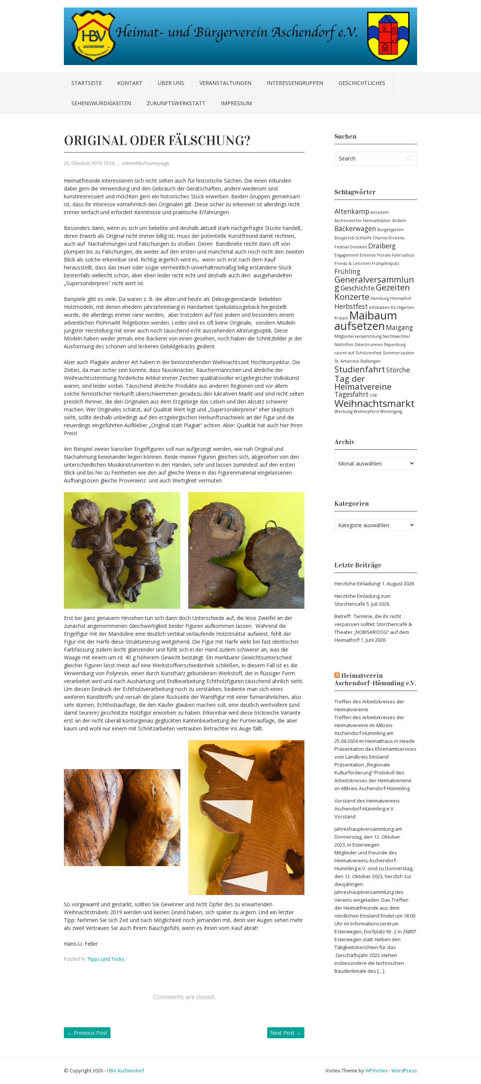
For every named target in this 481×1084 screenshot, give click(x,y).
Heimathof (400, 298)
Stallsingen (370, 361)
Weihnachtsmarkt (374, 403)
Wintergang (391, 411)
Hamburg (380, 298)
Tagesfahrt (351, 394)
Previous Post (87, 1032)
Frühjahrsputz (385, 263)
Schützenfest (368, 352)
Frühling (347, 271)
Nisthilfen (343, 344)
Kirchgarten (402, 307)
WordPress (404, 1070)
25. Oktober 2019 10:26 (89, 163)
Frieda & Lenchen (352, 263)
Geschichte (357, 287)
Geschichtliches (362, 82)
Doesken (358, 246)
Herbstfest (351, 306)
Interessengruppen (295, 82)
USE (373, 395)
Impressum (236, 103)
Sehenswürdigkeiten (101, 103)
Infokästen (379, 307)
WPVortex (376, 1070)
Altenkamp (351, 211)
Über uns (171, 82)
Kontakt (129, 82)
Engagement (346, 255)
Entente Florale (375, 255)
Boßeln (399, 220)
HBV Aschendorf (125, 1070)
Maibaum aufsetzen (365, 320)
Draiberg (382, 245)
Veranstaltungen (225, 82)
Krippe (341, 318)
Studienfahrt (359, 369)
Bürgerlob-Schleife (353, 237)
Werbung (343, 411)
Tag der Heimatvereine (363, 382)
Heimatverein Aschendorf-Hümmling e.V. (375, 679)
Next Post (285, 1032)
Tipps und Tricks (106, 958)
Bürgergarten (390, 229)
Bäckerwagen (355, 228)
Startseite (86, 82)
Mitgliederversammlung (357, 336)
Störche (398, 369)
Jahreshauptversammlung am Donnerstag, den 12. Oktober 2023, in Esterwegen (368, 836)
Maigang (399, 327)
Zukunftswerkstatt (176, 103)
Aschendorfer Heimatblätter (362, 220)
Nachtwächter (396, 336)
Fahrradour (403, 255)
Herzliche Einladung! (357, 583)
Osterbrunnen (368, 344)
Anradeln (380, 212)
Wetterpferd (366, 411)
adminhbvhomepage (145, 163)
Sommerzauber (398, 352)
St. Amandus (346, 361)
